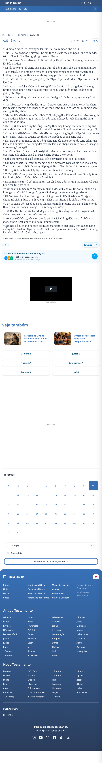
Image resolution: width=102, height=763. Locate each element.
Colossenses (34, 688)
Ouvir (75, 40)
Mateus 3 (26, 372)
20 (93, 495)
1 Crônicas (33, 625)
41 (9, 523)
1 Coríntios (8, 696)
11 (9, 495)
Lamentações (58, 634)
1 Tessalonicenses (37, 692)
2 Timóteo (57, 675)
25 (46, 504)
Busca (6, 597)
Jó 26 (76, 372)
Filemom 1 (26, 362)
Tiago (55, 692)
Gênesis (7, 617)
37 (65, 514)
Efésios (31, 679)
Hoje (5, 589)
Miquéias (81, 625)
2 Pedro (80, 671)
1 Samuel (7, 651)
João (5, 684)
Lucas (6, 679)
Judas (79, 688)
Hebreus (56, 688)
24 (37, 504)
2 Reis (30, 621)
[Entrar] (83, 3)
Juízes (6, 642)
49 (84, 523)
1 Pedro (56, 696)
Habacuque (82, 634)
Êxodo (6, 621)
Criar (87, 40)
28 (74, 504)
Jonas (79, 621)
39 (84, 514)
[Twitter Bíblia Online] (68, 738)
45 (46, 523)
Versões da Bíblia (36, 585)
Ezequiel (56, 638)
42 (18, 523)
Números (8, 630)
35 (46, 514)
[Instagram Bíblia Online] (34, 738)
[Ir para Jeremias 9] (5, 245)
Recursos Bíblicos (36, 593)
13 (27, 495)
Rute (5, 647)
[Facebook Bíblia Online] (54, 738)
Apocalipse (81, 692)
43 (27, 523)
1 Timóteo (57, 671)
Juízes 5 (76, 353)
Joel (54, 651)
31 (9, 514)
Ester (30, 642)
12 (18, 495)
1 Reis (30, 617)
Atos (5, 688)
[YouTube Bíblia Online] (41, 738)
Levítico (7, 625)
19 (84, 495)
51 (9, 532)
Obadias (80, 617)
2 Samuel (7, 655)
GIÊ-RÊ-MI (22, 35)
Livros (10, 35)
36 (56, 514)
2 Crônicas (33, 630)
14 (37, 495)
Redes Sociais (59, 593)
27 (65, 504)
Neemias (32, 638)
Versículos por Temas (38, 597)
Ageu (79, 642)
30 (93, 504)
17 (65, 495)
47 (65, 523)
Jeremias (56, 630)
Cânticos (56, 621)
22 (18, 504)
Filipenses (32, 684)
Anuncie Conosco (60, 597)
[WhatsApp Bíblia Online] (47, 738)
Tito (54, 679)
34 (37, 514)
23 (27, 504)
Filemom (56, 684)
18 (74, 495)
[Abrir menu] (94, 3)
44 (37, 523)
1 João (79, 675)
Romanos (8, 692)
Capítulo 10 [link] (34, 35)
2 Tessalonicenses (37, 696)
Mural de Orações (61, 585)
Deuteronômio (10, 634)
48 (74, 523)
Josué (6, 638)
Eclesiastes (57, 617)
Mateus (7, 671)
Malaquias (81, 651)
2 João (79, 679)
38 (74, 514)
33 (27, 514)
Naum (79, 630)
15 (46, 495)
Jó (28, 647)
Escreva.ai (8, 714)
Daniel (55, 642)
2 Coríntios (33, 671)
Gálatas (31, 675)
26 (56, 504)
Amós (55, 655)
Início (6, 585)
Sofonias (80, 638)
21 (9, 504)
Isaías (55, 625)
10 (20, 8)
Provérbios (33, 655)
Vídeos (55, 589)
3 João (79, 684)
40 (93, 514)
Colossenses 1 (76, 362)
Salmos (31, 651)
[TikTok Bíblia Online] (61, 738)
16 (56, 495)
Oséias (55, 647)
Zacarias (80, 647)
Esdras (31, 634)
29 (84, 504)
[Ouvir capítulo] (95, 8)
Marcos (7, 675)
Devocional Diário (36, 589)
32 (18, 514)
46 (56, 523)
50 (93, 523)
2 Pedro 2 (26, 353)
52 (18, 532)
